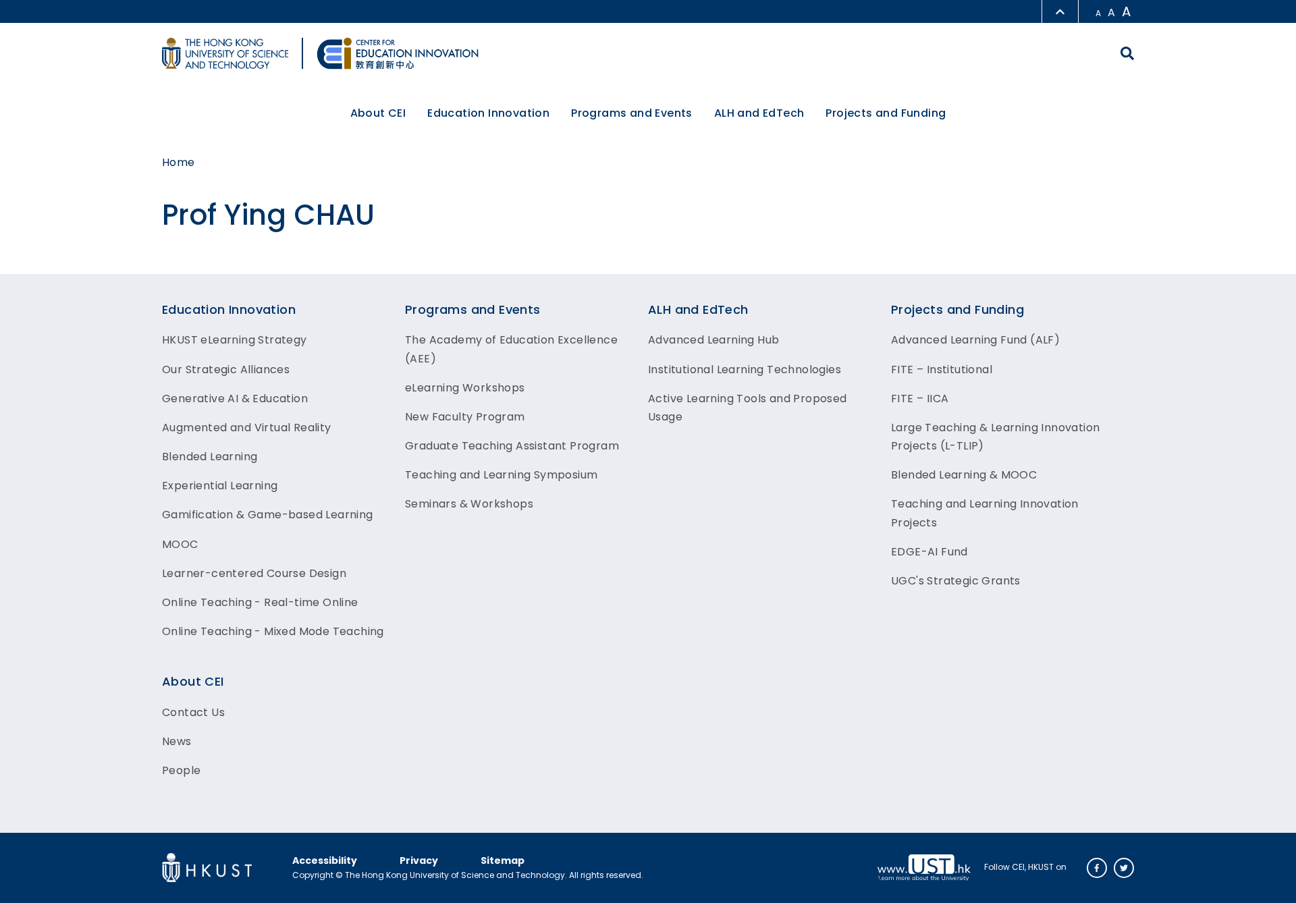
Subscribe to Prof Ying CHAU (5, 268)
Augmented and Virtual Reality (246, 427)
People (181, 770)
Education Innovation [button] (488, 113)
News (177, 741)
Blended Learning (209, 456)
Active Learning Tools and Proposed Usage (747, 408)
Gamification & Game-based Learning (267, 514)
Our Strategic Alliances (226, 369)
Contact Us (193, 712)
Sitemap (502, 860)
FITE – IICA (919, 398)
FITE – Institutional (941, 369)
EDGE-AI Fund (929, 551)
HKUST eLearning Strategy (234, 340)
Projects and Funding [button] (886, 113)
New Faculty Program (465, 417)
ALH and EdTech (698, 309)
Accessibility (324, 860)
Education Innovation (229, 309)
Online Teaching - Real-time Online (260, 602)
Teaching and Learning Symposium (501, 475)
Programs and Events (473, 309)
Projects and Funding (957, 309)
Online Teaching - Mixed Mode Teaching (273, 631)
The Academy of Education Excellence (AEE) (511, 349)
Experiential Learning (219, 485)
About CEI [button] (378, 113)
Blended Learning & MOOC (964, 475)
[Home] (398, 53)
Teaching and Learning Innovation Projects (985, 513)
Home (178, 162)
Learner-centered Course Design (254, 573)
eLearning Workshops (465, 387)
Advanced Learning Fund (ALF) (975, 340)
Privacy (419, 860)
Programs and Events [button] (632, 113)
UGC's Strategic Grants (956, 581)
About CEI (193, 681)
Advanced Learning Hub (713, 340)
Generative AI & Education (235, 398)
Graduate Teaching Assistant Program (512, 446)
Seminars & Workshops (469, 504)
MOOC (180, 544)
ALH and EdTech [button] (759, 113)
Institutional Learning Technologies (744, 369)
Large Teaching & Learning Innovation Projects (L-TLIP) (995, 437)
